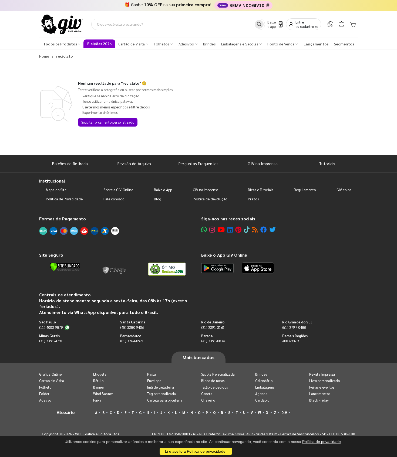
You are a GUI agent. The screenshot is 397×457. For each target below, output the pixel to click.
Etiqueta (100, 374)
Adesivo (45, 400)
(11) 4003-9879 (51, 327)
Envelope (154, 380)
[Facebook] (263, 229)
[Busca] (259, 24)
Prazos (253, 199)
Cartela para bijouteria (165, 400)
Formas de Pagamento (62, 218)
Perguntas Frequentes (198, 163)
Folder (44, 393)
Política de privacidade (321, 441)
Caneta (206, 393)
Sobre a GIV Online (118, 189)
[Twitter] (272, 229)
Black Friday (319, 400)
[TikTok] (247, 229)
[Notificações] (341, 24)
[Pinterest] (238, 229)
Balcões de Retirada (70, 163)
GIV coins (344, 189)
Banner (98, 387)
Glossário (66, 412)
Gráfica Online (50, 374)
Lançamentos (319, 393)
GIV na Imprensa (263, 163)
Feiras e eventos (321, 387)
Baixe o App (163, 189)
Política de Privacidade (64, 199)
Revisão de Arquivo (134, 163)
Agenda (261, 393)
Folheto (45, 387)
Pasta (151, 374)
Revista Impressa (322, 374)
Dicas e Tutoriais (260, 189)
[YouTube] (221, 229)
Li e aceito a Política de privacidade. (196, 451)
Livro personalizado (324, 380)
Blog (157, 199)
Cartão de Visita (51, 380)
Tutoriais (327, 163)
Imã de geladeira (160, 387)
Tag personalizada (161, 393)
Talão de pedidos (214, 387)
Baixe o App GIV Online (224, 255)
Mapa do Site (56, 189)
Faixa (97, 400)
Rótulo (98, 380)
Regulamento (305, 189)
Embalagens (264, 387)
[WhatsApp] (330, 24)
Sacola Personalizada (218, 374)
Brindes (261, 374)
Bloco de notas (212, 380)
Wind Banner (103, 393)
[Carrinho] (353, 24)
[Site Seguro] (114, 269)
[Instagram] (212, 229)
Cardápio (262, 400)
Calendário (263, 380)
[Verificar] (64, 267)
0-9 (284, 412)
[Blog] (255, 229)
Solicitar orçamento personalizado (107, 122)
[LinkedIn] (230, 229)
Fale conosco (113, 199)
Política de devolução (210, 199)
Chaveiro (208, 400)
